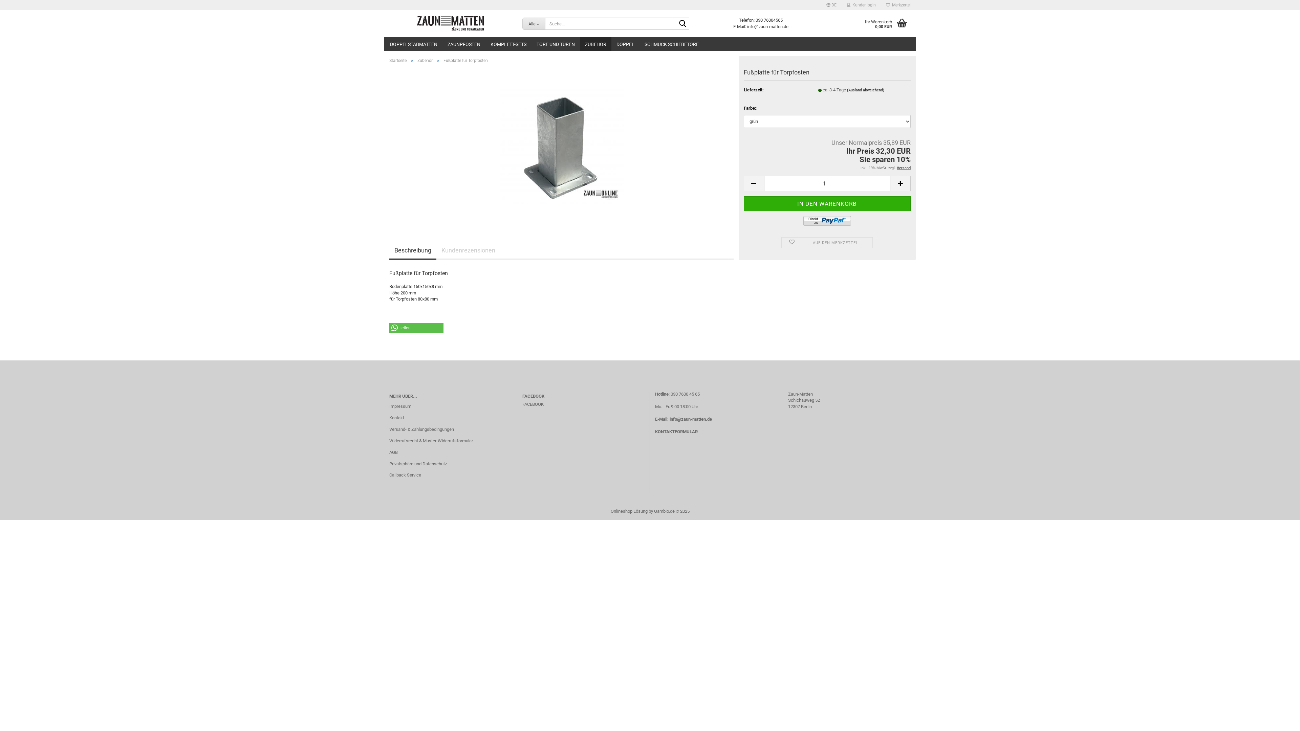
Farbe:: (751, 108)
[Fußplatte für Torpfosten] (562, 144)
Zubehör (595, 44)
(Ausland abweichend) (865, 90)
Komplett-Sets (508, 44)
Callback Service (405, 475)
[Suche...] (682, 24)
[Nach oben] (1281, 721)
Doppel (625, 44)
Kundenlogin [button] (863, 5)
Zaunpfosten (464, 44)
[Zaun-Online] (450, 23)
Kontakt (396, 417)
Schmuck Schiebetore (672, 44)
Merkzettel (900, 5)
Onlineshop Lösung (629, 511)
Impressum (400, 406)
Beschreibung (412, 250)
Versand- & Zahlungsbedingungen (421, 429)
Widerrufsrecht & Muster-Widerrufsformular (431, 440)
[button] (831, 5)
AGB (393, 452)
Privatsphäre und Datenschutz (418, 463)
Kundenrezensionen (468, 250)
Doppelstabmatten (413, 44)
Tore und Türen (556, 44)
